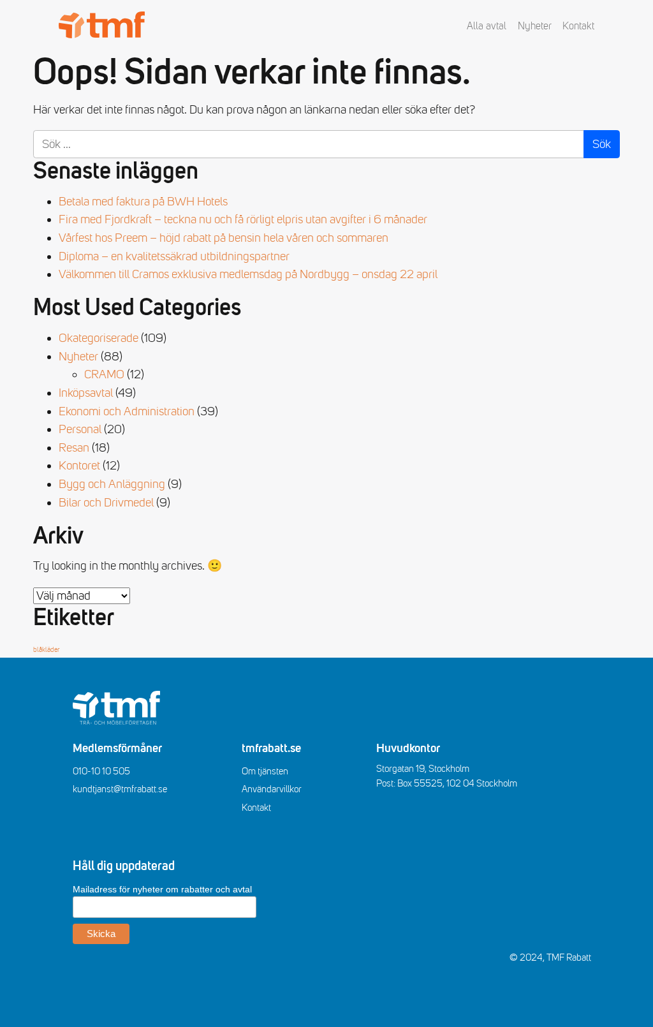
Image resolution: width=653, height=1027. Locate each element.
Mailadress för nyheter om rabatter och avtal (162, 889)
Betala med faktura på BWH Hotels (143, 202)
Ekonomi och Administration (126, 411)
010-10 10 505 (101, 771)
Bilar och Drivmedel (106, 503)
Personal (80, 429)
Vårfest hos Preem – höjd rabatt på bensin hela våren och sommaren (223, 238)
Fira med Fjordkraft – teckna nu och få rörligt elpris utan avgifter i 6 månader (243, 219)
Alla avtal (486, 26)
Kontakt (578, 26)
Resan (74, 448)
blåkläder (46, 650)
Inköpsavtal (86, 393)
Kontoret (79, 466)
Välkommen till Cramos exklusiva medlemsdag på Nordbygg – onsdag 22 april (248, 274)
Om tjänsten (265, 771)
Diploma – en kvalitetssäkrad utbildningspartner (174, 256)
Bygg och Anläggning (112, 484)
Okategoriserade (98, 338)
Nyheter (535, 26)
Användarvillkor (272, 789)
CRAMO (104, 374)
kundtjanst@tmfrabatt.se (120, 789)
